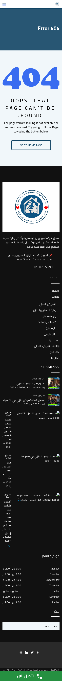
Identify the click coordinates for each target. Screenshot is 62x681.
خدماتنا (56, 296)
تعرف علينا (54, 339)
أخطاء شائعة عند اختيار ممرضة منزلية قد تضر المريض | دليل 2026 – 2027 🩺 (6, 523)
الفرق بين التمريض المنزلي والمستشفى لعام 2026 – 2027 (27, 385)
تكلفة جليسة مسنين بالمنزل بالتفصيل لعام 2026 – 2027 (7, 433)
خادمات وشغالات (47, 322)
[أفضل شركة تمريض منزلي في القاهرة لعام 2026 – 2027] (52, 400)
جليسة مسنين (49, 316)
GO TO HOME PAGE (31, 145)
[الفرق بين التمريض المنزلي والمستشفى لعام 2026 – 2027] (52, 383)
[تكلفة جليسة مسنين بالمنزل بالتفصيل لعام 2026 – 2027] (36, 415)
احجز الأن (55, 351)
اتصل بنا (55, 357)
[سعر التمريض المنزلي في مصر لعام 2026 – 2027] (35, 458)
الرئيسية (55, 290)
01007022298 (49, 267)
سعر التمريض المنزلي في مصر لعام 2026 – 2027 (6, 474)
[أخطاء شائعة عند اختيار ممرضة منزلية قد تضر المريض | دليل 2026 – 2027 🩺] (35, 497)
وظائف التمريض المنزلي (47, 345)
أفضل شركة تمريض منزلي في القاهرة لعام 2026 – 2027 (24, 402)
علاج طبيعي (50, 333)
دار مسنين (51, 328)
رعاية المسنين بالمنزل (44, 310)
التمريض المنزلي (47, 304)
